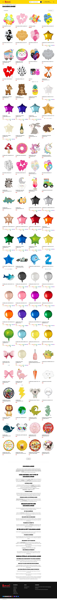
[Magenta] (48, 118)
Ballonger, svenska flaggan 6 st (48, 26)
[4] (46, 269)
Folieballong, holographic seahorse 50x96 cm (47, 418)
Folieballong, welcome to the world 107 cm (20, 191)
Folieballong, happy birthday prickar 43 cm (7, 453)
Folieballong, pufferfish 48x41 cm (48, 361)
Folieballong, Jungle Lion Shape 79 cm (6, 418)
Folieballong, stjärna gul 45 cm (48, 246)
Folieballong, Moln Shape (46, 381)
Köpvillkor (14, 590)
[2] (45, 269)
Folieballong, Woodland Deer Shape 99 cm (7, 97)
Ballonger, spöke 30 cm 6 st (7, 42)
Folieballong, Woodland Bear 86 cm (19, 97)
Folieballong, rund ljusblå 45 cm (22, 341)
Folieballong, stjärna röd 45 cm (35, 226)
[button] (3, 2)
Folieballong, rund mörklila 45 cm (19, 322)
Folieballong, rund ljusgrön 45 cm (6, 342)
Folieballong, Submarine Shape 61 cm (20, 208)
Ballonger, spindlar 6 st (7, 172)
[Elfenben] (47, 46)
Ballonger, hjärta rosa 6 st (21, 172)
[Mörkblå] (51, 45)
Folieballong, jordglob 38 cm (21, 417)
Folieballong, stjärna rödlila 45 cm (6, 116)
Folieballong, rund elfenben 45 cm (19, 362)
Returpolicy (14, 591)
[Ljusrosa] (9, 365)
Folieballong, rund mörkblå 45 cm (35, 321)
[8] (49, 269)
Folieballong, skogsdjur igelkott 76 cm (46, 136)
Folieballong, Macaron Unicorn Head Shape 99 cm (46, 156)
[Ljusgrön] (48, 45)
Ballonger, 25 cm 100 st (7, 26)
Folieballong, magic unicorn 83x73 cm (32, 156)
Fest (5, 4)
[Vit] (48, 46)
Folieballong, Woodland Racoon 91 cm (7, 191)
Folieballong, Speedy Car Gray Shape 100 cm (20, 267)
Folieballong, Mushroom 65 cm (8, 155)
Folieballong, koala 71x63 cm (34, 400)
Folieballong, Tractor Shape (47, 190)
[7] (48, 269)
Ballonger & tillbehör (9, 4)
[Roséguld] (44, 45)
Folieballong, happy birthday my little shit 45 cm (21, 453)
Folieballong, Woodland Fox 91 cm (45, 79)
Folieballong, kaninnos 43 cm (47, 400)
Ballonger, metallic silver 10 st (47, 61)
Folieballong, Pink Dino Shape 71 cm (19, 382)
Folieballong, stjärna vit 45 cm (47, 96)
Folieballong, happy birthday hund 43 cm (45, 453)
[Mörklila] (13, 119)
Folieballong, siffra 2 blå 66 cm (47, 266)
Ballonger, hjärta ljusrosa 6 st (21, 26)
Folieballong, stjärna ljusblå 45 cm (33, 116)
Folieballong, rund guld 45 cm (47, 341)
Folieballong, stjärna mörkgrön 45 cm (7, 247)
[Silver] (43, 45)
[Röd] (45, 45)
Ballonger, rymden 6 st (33, 61)
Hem (3, 4)
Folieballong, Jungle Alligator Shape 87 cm (33, 418)
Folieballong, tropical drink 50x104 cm (33, 191)
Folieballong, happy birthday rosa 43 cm (32, 435)
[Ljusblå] (50, 45)
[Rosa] (46, 46)
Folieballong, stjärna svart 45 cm (35, 207)
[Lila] (14, 119)
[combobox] (37, 2)
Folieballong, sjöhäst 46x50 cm (34, 266)
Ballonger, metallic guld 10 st (21, 42)
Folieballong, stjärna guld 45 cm (48, 42)
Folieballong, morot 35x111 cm (34, 381)
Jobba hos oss (15, 592)
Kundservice (15, 586)
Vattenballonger (32, 26)
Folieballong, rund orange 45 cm (9, 321)
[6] (47, 269)
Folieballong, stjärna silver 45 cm (48, 207)
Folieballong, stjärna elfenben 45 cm (7, 136)
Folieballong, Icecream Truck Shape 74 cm (7, 62)
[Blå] (49, 118)
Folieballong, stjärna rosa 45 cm (22, 226)
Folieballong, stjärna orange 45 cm (46, 227)
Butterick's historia (26, 586)
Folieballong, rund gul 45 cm (34, 341)
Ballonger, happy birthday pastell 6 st (32, 173)
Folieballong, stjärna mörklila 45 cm (20, 116)
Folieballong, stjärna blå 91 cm (8, 266)
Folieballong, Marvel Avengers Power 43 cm (7, 400)
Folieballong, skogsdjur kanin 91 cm (33, 136)
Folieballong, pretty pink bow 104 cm (6, 382)
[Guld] (42, 45)
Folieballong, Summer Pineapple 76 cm (33, 97)
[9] (50, 269)
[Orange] (46, 45)
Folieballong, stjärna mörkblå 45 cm (20, 247)
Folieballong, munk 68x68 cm (21, 155)
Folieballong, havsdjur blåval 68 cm (7, 435)
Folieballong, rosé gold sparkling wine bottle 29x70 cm (34, 362)
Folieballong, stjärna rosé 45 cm (9, 226)
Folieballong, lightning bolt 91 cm (19, 400)
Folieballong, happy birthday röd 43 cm (45, 435)
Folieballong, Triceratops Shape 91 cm (7, 208)
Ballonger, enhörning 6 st (47, 172)
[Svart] (49, 46)
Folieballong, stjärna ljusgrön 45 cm (33, 247)
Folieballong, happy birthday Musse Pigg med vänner (34, 453)
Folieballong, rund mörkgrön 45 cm (45, 322)
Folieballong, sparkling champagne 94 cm (20, 136)
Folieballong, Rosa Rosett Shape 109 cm (6, 362)
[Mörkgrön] (49, 45)
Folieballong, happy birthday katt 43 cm (19, 62)
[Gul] (47, 45)
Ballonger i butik (15, 593)
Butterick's (5, 599)
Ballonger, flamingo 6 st (33, 42)
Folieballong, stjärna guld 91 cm (48, 115)
